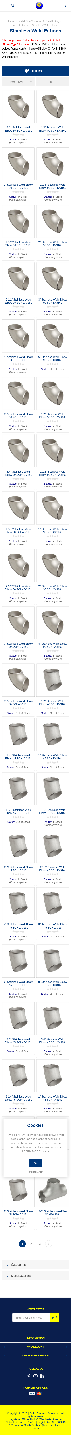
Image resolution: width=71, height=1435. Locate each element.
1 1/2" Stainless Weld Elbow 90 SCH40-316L (52, 473)
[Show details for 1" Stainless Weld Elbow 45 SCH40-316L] (52, 1075)
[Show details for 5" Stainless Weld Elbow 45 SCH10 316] (52, 903)
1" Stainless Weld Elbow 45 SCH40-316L (52, 1098)
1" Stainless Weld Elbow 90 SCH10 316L (18, 186)
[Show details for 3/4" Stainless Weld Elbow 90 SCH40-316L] (18, 450)
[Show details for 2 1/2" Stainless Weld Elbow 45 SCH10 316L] (52, 846)
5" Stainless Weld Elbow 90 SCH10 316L (52, 358)
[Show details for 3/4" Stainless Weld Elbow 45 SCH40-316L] (52, 1018)
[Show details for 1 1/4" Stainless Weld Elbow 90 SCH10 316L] (52, 163)
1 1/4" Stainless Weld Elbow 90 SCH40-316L (18, 530)
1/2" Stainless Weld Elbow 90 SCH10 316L (18, 129)
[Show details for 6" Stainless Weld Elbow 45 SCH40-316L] (18, 1190)
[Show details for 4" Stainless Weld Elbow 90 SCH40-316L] (52, 622)
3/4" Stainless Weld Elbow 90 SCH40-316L (18, 473)
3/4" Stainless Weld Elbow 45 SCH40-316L (52, 1041)
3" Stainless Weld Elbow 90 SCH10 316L (52, 301)
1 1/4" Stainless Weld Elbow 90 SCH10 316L (52, 186)
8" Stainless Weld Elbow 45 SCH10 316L (52, 983)
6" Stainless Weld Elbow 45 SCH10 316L (18, 983)
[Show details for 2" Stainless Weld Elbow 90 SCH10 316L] (52, 221)
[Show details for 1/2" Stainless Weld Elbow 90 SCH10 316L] (18, 106)
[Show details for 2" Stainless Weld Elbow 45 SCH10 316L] (18, 846)
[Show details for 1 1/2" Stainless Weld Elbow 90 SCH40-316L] (52, 450)
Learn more (36, 1172)
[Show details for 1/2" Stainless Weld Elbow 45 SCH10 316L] (52, 680)
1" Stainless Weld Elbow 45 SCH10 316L (52, 757)
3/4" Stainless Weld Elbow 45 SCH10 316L (18, 757)
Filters (36, 71)
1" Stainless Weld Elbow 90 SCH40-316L (52, 530)
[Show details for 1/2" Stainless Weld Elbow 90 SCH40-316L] (52, 393)
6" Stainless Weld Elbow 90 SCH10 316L (18, 416)
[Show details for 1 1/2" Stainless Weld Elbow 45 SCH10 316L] (52, 789)
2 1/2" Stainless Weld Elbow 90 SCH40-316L (18, 588)
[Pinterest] (42, 1376)
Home (10, 21)
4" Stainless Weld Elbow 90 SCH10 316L (18, 358)
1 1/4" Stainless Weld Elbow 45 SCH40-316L (18, 1098)
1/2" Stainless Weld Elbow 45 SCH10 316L (52, 702)
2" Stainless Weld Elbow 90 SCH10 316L (52, 244)
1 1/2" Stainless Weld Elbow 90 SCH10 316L (18, 244)
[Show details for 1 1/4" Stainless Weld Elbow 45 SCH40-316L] (18, 1075)
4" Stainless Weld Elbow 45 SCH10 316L (18, 926)
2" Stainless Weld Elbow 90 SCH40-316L (52, 588)
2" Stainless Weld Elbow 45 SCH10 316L (18, 869)
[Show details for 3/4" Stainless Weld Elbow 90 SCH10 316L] (52, 106)
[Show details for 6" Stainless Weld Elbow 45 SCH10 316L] (18, 961)
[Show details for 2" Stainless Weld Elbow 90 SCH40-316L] (52, 565)
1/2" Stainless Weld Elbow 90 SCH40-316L (52, 416)
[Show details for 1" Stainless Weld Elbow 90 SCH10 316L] (18, 163)
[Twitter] (28, 1376)
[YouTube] (35, 1376)
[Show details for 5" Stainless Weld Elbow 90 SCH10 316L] (52, 335)
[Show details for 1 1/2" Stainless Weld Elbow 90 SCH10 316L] (18, 221)
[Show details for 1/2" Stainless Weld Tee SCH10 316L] (52, 1190)
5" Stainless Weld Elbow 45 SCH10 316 (52, 926)
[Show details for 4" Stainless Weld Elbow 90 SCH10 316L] (18, 335)
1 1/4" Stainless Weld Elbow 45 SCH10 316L (18, 811)
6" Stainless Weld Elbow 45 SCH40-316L (18, 1213)
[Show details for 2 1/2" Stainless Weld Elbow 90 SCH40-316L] (18, 565)
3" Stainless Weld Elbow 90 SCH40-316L (18, 645)
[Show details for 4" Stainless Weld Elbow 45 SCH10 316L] (18, 903)
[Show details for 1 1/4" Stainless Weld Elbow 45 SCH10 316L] (18, 789)
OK (36, 1163)
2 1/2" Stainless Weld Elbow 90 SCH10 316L (18, 301)
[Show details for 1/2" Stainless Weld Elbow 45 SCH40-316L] (18, 1018)
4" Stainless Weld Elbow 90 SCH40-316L (52, 645)
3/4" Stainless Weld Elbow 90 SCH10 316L (52, 129)
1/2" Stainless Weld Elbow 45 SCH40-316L (18, 1041)
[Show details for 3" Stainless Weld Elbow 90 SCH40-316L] (18, 622)
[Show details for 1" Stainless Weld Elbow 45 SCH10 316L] (52, 734)
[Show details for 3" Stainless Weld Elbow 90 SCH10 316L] (52, 278)
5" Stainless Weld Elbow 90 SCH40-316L (18, 702)
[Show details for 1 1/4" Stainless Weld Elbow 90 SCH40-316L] (18, 508)
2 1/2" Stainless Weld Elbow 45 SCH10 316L (52, 869)
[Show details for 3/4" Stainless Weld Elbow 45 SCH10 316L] (18, 734)
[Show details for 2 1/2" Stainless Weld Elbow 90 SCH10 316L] (18, 278)
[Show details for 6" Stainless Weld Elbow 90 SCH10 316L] (18, 393)
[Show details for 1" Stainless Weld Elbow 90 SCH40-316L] (52, 508)
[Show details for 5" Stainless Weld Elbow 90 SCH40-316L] (18, 680)
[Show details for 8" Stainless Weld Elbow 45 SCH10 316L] (52, 961)
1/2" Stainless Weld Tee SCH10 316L (53, 1213)
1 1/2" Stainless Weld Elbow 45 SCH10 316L (52, 811)
